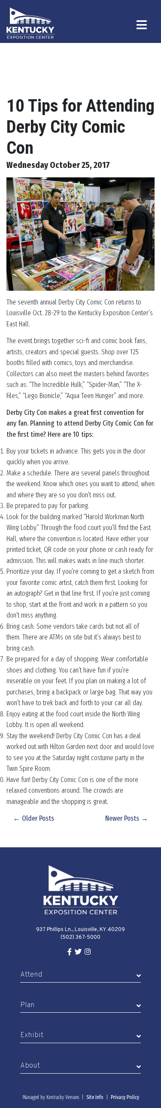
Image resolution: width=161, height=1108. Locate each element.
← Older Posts (33, 818)
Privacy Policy (125, 1097)
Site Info (94, 1097)
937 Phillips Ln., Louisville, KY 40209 (80, 929)
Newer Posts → (126, 818)
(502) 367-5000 (80, 937)
